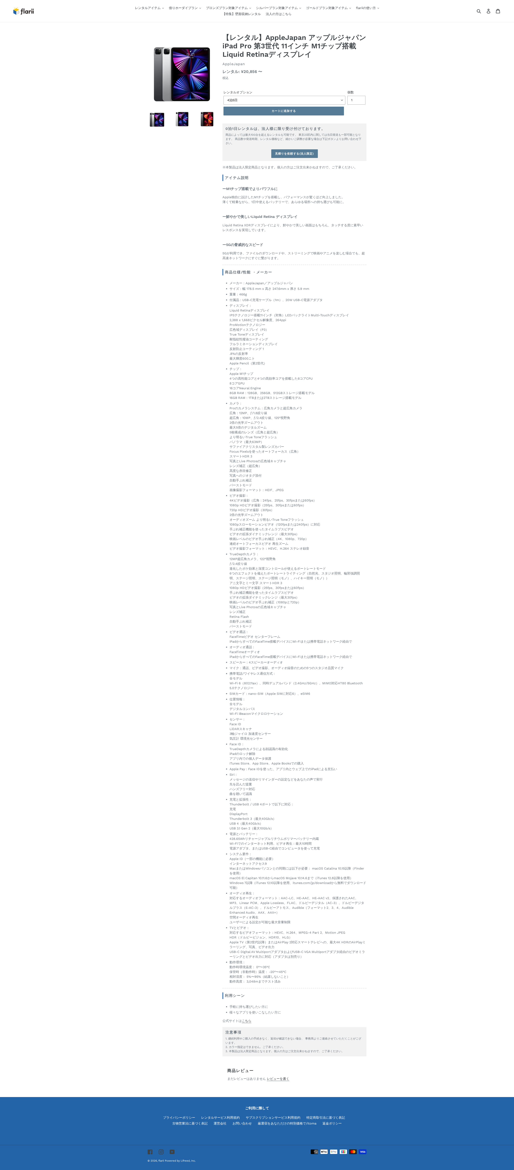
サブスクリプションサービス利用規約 (273, 1117)
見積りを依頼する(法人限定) (294, 153)
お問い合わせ (242, 1123)
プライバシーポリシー (179, 1117)
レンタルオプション (237, 92)
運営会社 (220, 1123)
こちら (246, 1021)
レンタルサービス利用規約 (220, 1117)
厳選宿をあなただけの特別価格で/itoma (287, 1123)
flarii (161, 1160)
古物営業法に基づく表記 (190, 1123)
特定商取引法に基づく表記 (325, 1117)
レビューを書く (278, 1079)
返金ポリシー (332, 1123)
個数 (350, 92)
